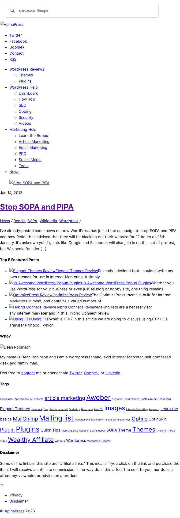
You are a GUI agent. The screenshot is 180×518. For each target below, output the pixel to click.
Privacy (15, 495)
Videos (25, 123)
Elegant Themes (15, 408)
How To (98, 409)
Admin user (6, 399)
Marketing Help (23, 129)
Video (3, 441)
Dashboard (28, 93)
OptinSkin (158, 419)
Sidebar (100, 430)
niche (108, 419)
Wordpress (68, 220)
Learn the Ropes (33, 135)
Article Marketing (34, 141)
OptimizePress (122, 419)
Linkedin (112, 373)
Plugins (25, 81)
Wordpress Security (99, 441)
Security (26, 117)
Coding (25, 111)
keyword (154, 409)
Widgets (60, 441)
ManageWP (97, 419)
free (46, 409)
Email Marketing (33, 147)
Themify (161, 430)
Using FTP (40, 319)
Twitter (15, 35)
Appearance (22, 399)
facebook (36, 409)
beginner (117, 399)
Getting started (58, 409)
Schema (84, 430)
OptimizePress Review (72, 295)
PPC (22, 153)
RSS (12, 59)
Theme (124, 430)
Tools (23, 165)
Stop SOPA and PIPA (37, 206)
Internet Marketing (137, 409)
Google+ (17, 47)
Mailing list (56, 418)
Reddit (19, 220)
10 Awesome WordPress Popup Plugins (116, 283)
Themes (26, 75)
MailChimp (25, 419)
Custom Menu (148, 399)
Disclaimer (18, 501)
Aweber (98, 397)
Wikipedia (48, 220)
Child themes (131, 399)
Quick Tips (50, 430)
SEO (22, 105)
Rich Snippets (69, 430)
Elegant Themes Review (77, 270)
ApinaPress (14, 511)
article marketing (65, 398)
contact (28, 373)
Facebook (18, 41)
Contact (16, 53)
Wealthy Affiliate (31, 439)
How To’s (27, 99)
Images (114, 408)
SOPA (32, 220)
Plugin (7, 430)
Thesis (171, 430)
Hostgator (87, 409)
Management (82, 419)
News (14, 171)
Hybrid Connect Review (76, 307)
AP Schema (36, 399)
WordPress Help (23, 87)
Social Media (30, 159)
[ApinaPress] (11, 24)
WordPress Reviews (26, 69)
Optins (139, 419)
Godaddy (74, 409)
